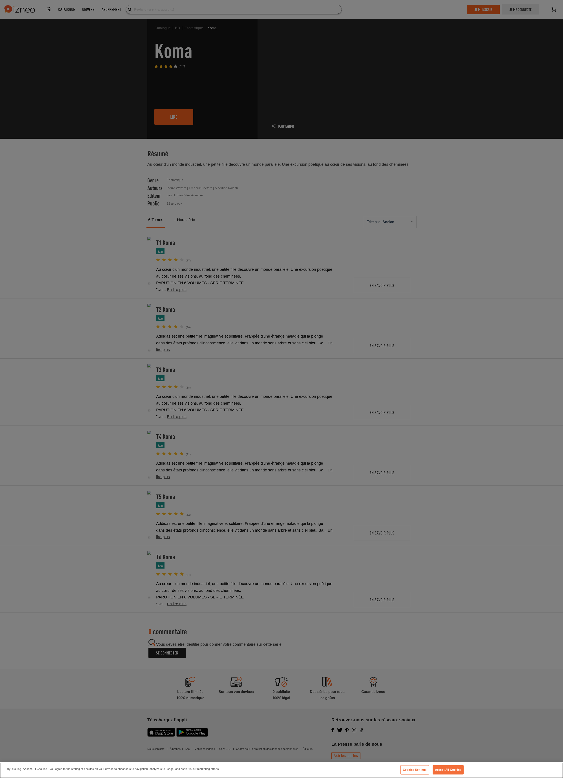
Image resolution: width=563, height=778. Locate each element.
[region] (281, 770)
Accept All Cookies (448, 769)
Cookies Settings (414, 769)
